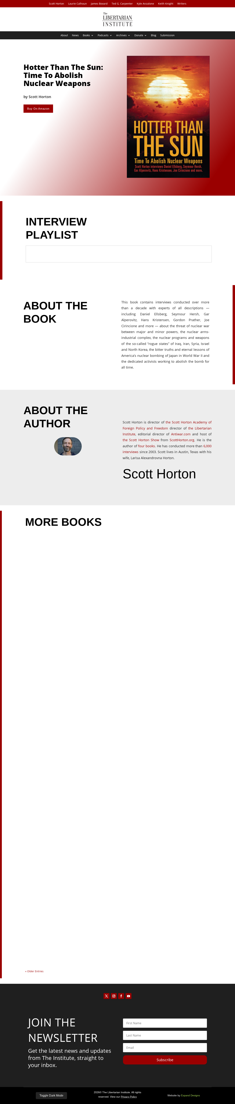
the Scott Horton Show (141, 440)
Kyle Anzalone (145, 3)
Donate (138, 35)
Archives (121, 35)
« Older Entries (34, 971)
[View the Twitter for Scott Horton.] (129, 490)
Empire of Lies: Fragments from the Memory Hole (67, 949)
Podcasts (103, 35)
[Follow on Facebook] (121, 996)
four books (146, 446)
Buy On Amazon (38, 108)
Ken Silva (41, 669)
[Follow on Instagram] (114, 996)
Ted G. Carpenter (122, 3)
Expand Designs (190, 1095)
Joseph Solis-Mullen (50, 812)
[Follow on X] (106, 996)
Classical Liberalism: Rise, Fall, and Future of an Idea (69, 806)
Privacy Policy (129, 1096)
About (64, 35)
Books (86, 35)
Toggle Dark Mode (51, 1095)
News (75, 35)
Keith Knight (165, 3)
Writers (181, 3)
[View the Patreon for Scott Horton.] (141, 490)
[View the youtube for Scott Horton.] (135, 490)
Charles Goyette (47, 956)
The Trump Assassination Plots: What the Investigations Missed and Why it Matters (93, 663)
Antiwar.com (181, 434)
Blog (153, 35)
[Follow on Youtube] (128, 996)
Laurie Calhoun (77, 3)
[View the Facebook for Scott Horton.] (124, 490)
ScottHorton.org (182, 440)
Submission (167, 35)
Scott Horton (56, 3)
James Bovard (99, 3)
